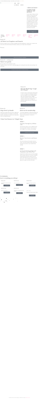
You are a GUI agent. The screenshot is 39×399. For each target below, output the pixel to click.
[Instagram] (27, 3)
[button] (19, 53)
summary (36, 35)
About (18, 3)
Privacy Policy (28, 397)
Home (15, 3)
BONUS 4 (24, 35)
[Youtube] (36, 3)
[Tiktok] (34, 3)
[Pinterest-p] (29, 3)
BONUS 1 (8, 35)
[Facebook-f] (32, 3)
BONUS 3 (19, 35)
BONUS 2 (13, 35)
